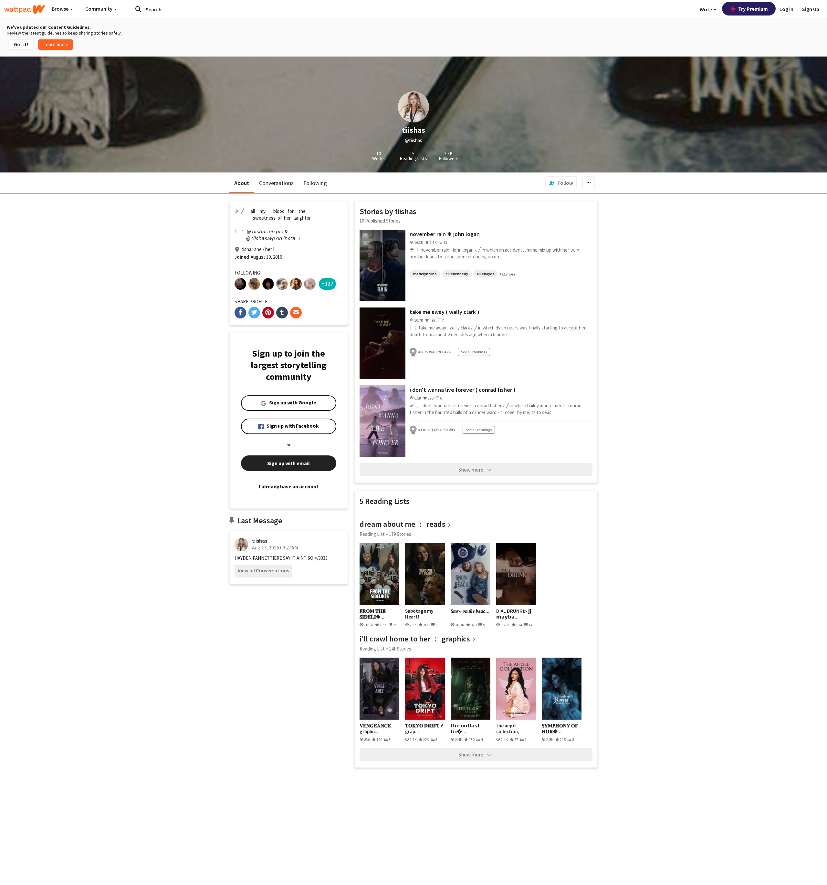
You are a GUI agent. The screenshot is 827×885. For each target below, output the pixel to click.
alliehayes (485, 273)
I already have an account (289, 486)
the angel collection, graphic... (507, 728)
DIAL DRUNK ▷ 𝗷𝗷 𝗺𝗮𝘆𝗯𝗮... (513, 614)
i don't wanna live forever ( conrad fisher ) (463, 389)
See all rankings (474, 351)
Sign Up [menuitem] (810, 9)
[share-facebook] (240, 312)
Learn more (55, 44)
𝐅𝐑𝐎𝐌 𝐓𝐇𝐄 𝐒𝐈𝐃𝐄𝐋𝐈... (373, 614)
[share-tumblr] (282, 312)
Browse (60, 8)
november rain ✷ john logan (445, 234)
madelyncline (425, 273)
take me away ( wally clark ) (444, 312)
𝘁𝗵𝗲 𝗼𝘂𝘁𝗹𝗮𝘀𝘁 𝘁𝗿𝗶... (465, 728)
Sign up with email (288, 463)
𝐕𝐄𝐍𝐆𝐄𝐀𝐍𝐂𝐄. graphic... (376, 728)
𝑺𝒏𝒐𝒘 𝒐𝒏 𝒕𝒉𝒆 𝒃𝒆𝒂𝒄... (470, 611)
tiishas (259, 541)
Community (99, 8)
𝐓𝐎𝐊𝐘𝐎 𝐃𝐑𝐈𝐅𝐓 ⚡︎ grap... (424, 728)
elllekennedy (456, 273)
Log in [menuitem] (786, 9)
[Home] (24, 9)
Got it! (21, 44)
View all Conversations (263, 570)
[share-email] (296, 312)
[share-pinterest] (268, 312)
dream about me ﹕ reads (402, 524)
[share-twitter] (254, 312)
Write (706, 9)
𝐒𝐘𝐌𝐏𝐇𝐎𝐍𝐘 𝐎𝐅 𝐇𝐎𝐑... (560, 728)
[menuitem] (561, 182)
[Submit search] (138, 9)
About (241, 183)
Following (315, 183)
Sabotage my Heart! (419, 614)
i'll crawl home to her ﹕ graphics (415, 639)
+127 (327, 283)
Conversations (276, 183)
